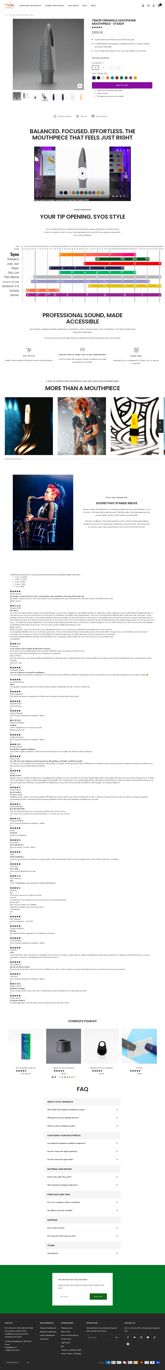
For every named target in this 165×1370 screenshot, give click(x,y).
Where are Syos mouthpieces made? (61, 1126)
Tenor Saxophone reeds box (26, 1068)
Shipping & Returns (65, 116)
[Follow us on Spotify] (128, 1344)
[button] (97, 27)
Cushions (139, 1068)
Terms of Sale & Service (69, 1335)
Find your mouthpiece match (71, 1350)
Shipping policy (66, 1328)
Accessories (44, 1339)
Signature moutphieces (48, 1331)
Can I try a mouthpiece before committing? (63, 1202)
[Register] (116, 1337)
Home (6, 15)
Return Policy (65, 1331)
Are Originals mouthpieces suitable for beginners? (66, 1143)
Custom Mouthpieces (47, 1335)
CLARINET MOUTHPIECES (54, 5)
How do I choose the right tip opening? (62, 1151)
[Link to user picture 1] (15, 601)
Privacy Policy (66, 1339)
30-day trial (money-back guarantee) (109, 90)
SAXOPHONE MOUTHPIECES (30, 5)
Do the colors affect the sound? (59, 1177)
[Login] (154, 6)
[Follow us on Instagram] (141, 1337)
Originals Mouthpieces (48, 1328)
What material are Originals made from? (62, 1185)
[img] (15, 591)
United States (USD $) (11, 1362)
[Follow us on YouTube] (148, 1337)
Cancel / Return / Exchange (71, 1353)
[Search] (148, 5)
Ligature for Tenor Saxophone (63, 1068)
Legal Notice (65, 1342)
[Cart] (159, 5)
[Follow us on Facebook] (128, 1337)
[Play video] (82, 173)
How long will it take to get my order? (61, 1236)
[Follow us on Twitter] (134, 1337)
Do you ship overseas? (56, 1228)
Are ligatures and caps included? (59, 1210)
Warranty (84, 116)
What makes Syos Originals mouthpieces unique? (66, 1109)
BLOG (84, 5)
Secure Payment (101, 116)
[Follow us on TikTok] (154, 1337)
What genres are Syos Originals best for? (63, 1117)
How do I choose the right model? (60, 1159)
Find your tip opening (100, 58)
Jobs (62, 1346)
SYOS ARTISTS (73, 5)
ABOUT (93, 5)
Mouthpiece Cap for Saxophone (101, 1068)
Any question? (52, 1253)
